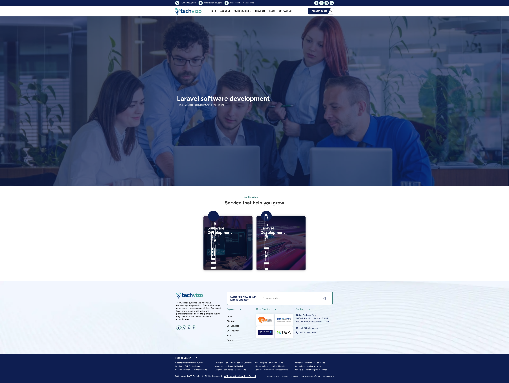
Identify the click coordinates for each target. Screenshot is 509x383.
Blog (272, 11)
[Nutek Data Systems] (284, 332)
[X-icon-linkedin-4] (332, 3)
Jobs (229, 335)
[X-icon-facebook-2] (316, 3)
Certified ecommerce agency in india (230, 370)
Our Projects (233, 330)
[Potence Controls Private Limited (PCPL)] (284, 320)
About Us (225, 11)
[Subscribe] (324, 298)
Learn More (216, 263)
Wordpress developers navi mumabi (270, 366)
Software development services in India (271, 370)
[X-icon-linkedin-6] (194, 327)
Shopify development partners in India (191, 370)
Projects (260, 11)
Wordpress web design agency (188, 366)
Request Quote (319, 11)
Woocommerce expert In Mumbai (229, 366)
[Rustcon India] (265, 320)
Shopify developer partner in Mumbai (310, 366)
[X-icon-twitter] (321, 3)
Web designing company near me (269, 363)
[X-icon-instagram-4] (326, 3)
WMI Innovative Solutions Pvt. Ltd (240, 376)
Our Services (241, 11)
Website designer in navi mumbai (189, 363)
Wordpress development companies (310, 363)
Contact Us (285, 11)
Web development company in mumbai (311, 370)
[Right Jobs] (265, 332)
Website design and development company (233, 363)
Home (213, 11)
